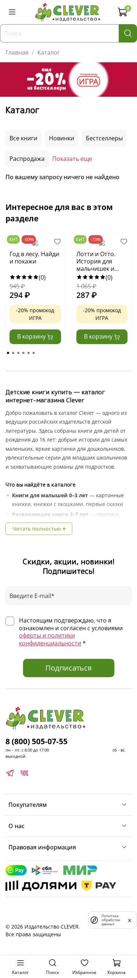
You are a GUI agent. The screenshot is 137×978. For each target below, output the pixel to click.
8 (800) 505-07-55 (36, 741)
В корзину (32, 336)
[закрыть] (129, 919)
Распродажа (27, 159)
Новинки (61, 138)
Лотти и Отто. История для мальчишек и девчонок (95, 261)
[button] (8, 353)
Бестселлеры (104, 138)
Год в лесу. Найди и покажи (34, 257)
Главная (16, 52)
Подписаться (68, 668)
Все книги (23, 138)
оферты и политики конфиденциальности (50, 639)
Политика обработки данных (111, 920)
